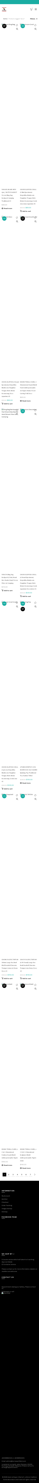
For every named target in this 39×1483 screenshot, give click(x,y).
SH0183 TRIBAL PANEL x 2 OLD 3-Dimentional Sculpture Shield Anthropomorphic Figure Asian (28, 1154)
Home (5, 19)
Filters (32, 19)
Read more (8, 208)
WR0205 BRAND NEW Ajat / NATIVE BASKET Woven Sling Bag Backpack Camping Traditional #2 (9, 195)
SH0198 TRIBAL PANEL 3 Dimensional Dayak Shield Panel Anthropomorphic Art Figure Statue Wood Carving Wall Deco (28, 387)
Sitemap (4, 1212)
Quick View (17, 29)
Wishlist (4, 1199)
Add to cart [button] (26, 211)
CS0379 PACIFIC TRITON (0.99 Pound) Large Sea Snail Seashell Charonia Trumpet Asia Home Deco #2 (28, 965)
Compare (17, 25)
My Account (6, 1196)
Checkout (5, 1202)
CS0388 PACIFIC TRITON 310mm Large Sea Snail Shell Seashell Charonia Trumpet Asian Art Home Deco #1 (10, 965)
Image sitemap (7, 1209)
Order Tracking (7, 1205)
